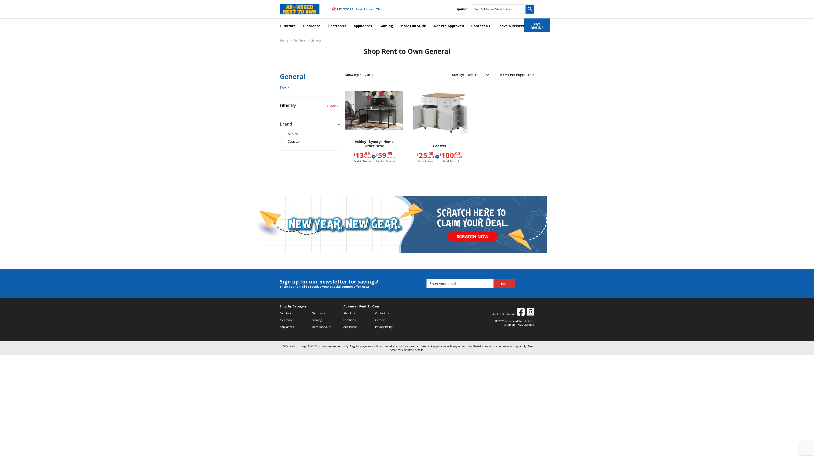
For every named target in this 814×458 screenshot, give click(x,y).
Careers (380, 320)
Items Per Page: (512, 75)
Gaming (386, 26)
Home (284, 40)
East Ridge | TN (368, 9)
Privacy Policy (384, 327)
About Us (349, 313)
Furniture (288, 26)
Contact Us (480, 26)
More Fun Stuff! (413, 26)
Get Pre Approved (449, 26)
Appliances (363, 26)
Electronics (337, 26)
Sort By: (458, 75)
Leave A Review (511, 26)
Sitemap (509, 325)
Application (350, 327)
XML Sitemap (526, 325)
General (316, 40)
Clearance (311, 26)
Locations (349, 320)
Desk (285, 87)
